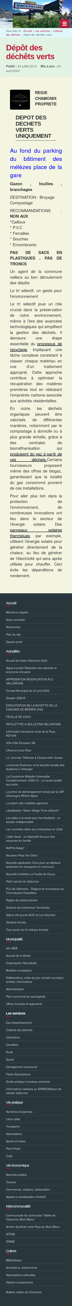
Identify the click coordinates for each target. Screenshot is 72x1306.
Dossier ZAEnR (15, 698)
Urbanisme (13, 1037)
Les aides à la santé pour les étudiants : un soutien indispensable (33, 820)
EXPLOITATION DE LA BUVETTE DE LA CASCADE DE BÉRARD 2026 (31, 707)
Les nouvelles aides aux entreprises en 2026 (34, 829)
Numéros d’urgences (19, 1112)
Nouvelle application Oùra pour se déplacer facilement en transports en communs (33, 865)
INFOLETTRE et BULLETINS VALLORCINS (33, 724)
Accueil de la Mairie (18, 956)
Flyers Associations (18, 1074)
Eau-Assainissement (19, 1023)
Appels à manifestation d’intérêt (26, 1197)
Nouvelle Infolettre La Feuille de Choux (30, 874)
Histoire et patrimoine (19, 1282)
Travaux (11, 1182)
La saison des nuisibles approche (27, 803)
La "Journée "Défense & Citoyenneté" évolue (34, 758)
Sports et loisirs (15, 1141)
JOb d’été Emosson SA (20, 743)
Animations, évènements (21, 1268)
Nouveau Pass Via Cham (22, 855)
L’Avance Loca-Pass (18, 750)
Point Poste (13, 1149)
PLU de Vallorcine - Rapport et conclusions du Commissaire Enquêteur (35, 891)
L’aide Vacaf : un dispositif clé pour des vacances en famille (30, 838)
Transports (13, 1126)
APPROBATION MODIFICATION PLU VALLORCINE (29, 681)
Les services (42, 31)
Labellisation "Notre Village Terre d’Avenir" (32, 810)
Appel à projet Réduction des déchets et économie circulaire (31, 670)
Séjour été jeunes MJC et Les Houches (30, 915)
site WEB (11, 948)
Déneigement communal (21, 1067)
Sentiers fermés (16, 922)
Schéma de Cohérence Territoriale (28, 907)
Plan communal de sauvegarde (25, 996)
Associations (14, 1134)
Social (10, 1059)
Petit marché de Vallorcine (22, 881)
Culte (9, 1156)
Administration (15, 989)
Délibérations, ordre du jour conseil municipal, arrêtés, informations (35, 980)
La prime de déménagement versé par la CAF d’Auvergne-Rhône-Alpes (35, 794)
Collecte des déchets (19, 1030)
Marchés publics (16, 1175)
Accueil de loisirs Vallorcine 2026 (26, 660)
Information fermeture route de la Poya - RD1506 (31, 733)
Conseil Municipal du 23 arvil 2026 (27, 691)
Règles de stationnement (22, 900)
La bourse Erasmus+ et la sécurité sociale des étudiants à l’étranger (35, 767)
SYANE (10, 1241)
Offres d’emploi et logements (24, 1004)
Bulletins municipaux (19, 970)
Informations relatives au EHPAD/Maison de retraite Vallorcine (33, 1091)
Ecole (9, 1052)
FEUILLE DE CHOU (18, 717)
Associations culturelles (20, 1275)
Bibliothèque (14, 1260)
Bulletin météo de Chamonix (24, 1292)
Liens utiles (13, 1119)
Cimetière (12, 1045)
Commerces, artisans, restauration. (28, 1189)
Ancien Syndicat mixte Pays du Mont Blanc (33, 1227)
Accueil (27, 31)
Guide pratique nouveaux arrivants (28, 1082)
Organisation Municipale (21, 963)
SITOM (10, 1234)
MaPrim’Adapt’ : (16, 848)
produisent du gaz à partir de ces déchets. (36, 457)
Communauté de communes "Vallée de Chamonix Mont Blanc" (30, 1217)
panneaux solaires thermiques (36, 532)
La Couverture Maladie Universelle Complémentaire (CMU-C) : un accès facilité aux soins (34, 780)
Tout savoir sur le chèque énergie (27, 930)
